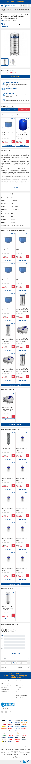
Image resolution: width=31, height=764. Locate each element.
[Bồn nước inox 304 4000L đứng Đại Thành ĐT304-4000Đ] (22, 558)
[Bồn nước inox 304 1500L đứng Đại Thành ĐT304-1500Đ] (22, 498)
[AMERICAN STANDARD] (17, 722)
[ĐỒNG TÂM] (24, 728)
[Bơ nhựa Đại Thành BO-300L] (8, 269)
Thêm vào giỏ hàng (10, 109)
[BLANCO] (11, 726)
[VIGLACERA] (24, 720)
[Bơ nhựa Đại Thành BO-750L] (8, 299)
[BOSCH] (24, 735)
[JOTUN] (4, 737)
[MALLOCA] (24, 722)
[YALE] (11, 730)
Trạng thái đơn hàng (5, 683)
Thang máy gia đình (20, 697)
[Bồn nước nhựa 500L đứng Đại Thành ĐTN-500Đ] (22, 124)
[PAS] (17, 741)
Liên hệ (17, 691)
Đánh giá (15, 20)
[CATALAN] (4, 733)
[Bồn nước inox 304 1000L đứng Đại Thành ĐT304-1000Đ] (8, 498)
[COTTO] (4, 722)
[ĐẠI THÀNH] (11, 728)
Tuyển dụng (18, 687)
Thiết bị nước (10, 9)
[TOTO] (11, 720)
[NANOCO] (4, 728)
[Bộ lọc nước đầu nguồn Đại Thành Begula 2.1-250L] (8, 438)
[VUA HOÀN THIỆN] (24, 730)
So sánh (5, 26)
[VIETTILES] (17, 733)
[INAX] (4, 720)
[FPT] (4, 730)
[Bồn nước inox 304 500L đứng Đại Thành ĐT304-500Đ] (8, 468)
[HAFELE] (11, 724)
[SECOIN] (4, 735)
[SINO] (11, 739)
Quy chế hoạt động (20, 685)
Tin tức (17, 689)
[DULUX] (17, 737)
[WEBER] (4, 741)
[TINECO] (11, 741)
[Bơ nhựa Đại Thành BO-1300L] (8, 124)
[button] (15, 187)
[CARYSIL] (11, 733)
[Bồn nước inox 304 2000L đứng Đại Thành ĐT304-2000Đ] (8, 528)
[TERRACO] (11, 737)
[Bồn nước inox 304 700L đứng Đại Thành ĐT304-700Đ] (22, 468)
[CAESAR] (17, 720)
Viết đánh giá (15, 653)
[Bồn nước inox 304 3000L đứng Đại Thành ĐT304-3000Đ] (8, 558)
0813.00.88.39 (15, 677)
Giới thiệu (18, 683)
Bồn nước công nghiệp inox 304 (21, 9)
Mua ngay (24, 109)
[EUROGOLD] (4, 726)
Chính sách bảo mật (4, 691)
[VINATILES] (17, 735)
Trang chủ (3, 9)
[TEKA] (4, 724)
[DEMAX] (24, 737)
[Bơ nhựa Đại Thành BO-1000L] (8, 239)
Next (29, 128)
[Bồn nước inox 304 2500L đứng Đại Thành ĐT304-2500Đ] (22, 528)
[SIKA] (24, 733)
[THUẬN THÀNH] (17, 739)
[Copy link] (5, 24)
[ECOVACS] (24, 739)
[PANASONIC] (17, 726)
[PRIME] (4, 739)
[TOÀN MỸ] (17, 728)
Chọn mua (8, 145)
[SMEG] (17, 724)
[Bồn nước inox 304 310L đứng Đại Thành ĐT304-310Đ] (22, 438)
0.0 (2, 20)
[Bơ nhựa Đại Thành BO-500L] (22, 269)
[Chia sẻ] (2, 23)
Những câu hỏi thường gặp (6, 685)
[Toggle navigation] (2, 5)
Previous (2, 128)
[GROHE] (11, 722)
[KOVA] (11, 735)
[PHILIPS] (24, 726)
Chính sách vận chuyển (5, 689)
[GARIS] (24, 724)
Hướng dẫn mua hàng (5, 687)
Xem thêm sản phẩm (15, 385)
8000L (3, 10)
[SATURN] (17, 730)
